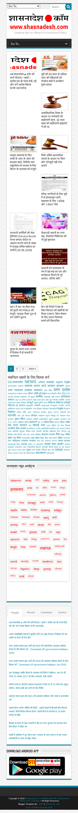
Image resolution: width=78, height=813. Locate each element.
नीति (24, 412)
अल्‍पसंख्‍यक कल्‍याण (15, 386)
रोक (58, 431)
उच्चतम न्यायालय (33, 390)
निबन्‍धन (45, 408)
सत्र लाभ (40, 441)
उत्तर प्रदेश (62, 390)
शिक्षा (37, 438)
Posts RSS (31, 808)
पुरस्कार (11, 419)
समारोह (24, 444)
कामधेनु (10, 397)
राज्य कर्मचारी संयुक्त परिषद (19, 431)
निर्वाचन (11, 412)
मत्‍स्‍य (48, 425)
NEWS (30, 382)
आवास (67, 386)
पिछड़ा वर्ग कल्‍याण (58, 415)
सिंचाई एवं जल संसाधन (62, 447)
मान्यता (38, 428)
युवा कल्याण (60, 428)
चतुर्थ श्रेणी (38, 402)
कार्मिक (39, 396)
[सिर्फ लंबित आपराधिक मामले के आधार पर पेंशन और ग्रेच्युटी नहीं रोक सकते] (54, 144)
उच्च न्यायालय (15, 390)
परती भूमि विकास (23, 416)
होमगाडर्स (50, 453)
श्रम (50, 438)
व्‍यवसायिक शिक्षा (28, 438)
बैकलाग (57, 422)
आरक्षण (60, 385)
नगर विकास (37, 408)
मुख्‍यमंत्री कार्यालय (48, 428)
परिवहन (34, 415)
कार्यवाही (47, 397)
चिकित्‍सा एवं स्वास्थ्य (16, 405)
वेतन (19, 437)
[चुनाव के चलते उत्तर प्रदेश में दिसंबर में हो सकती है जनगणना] (23, 337)
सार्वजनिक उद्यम (20, 447)
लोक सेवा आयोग (29, 434)
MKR (41, 804)
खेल (47, 400)
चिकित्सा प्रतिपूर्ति (63, 402)
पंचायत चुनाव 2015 (49, 412)
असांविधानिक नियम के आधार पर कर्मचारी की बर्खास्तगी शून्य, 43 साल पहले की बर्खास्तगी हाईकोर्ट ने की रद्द (54, 119)
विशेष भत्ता (12, 438)
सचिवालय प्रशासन (20, 440)
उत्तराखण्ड (12, 393)
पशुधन (48, 416)
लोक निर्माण (17, 434)
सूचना (28, 449)
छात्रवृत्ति (29, 405)
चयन (45, 402)
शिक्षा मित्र (44, 438)
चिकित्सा (51, 402)
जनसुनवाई (45, 405)
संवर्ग (55, 438)
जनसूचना (53, 405)
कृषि (52, 397)
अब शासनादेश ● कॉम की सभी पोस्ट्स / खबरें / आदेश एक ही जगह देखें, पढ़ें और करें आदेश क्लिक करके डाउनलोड (23, 81)
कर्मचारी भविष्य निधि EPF (60, 393)
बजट (27, 422)
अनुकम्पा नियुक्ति (63, 382)
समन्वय (54, 441)
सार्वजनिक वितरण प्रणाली (37, 447)
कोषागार (11, 399)
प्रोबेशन (21, 422)
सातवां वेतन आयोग (53, 444)
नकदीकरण (28, 408)
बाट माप (41, 422)
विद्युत (63, 434)
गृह (50, 400)
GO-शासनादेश (15, 382)
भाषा (30, 425)
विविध (68, 434)
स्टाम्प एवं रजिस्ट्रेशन (26, 453)
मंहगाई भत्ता (39, 425)
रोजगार (63, 431)
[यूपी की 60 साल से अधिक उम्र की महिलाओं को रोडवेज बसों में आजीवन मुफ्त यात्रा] (54, 62)
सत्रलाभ (48, 441)
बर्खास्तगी (33, 422)
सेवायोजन (67, 450)
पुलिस (17, 419)
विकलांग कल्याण (48, 434)
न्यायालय (36, 412)
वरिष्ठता (38, 434)
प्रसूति (56, 419)
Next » (32, 368)
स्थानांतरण (41, 452)
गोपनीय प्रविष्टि (58, 400)
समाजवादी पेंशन (14, 444)
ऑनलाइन (43, 393)
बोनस (62, 422)
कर (48, 393)
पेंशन (22, 418)
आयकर (51, 385)
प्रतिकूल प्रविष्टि (32, 419)
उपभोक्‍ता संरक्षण (21, 394)
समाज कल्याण (64, 440)
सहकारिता (39, 444)
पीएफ (68, 416)
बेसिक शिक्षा (49, 422)
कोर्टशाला (65, 396)
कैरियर (57, 397)
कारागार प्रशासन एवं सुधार (24, 397)
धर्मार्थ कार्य (19, 409)
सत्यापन (32, 440)
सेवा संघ (51, 450)
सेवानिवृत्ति (59, 449)
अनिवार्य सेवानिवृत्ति (46, 382)
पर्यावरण (41, 415)
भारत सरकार (20, 425)
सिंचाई (51, 447)
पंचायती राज (65, 412)
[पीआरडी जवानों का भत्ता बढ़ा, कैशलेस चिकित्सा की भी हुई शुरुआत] (54, 221)
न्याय (29, 412)
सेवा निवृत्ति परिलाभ (39, 450)
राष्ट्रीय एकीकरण (49, 431)
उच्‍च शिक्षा (48, 390)
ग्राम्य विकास (21, 402)
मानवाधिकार (31, 428)
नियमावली (53, 408)
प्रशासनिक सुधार (46, 419)
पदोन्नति (12, 415)
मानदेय (23, 428)
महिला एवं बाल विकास (61, 425)
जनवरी (37, 405)
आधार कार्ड (40, 385)
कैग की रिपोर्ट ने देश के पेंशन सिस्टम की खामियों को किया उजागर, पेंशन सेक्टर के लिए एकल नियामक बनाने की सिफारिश (54, 313)
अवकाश (28, 385)
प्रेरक (15, 422)
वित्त (58, 434)
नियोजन (67, 408)
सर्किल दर (32, 444)
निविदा (19, 412)
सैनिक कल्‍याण (13, 453)
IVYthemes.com (52, 804)
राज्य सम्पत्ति (36, 431)
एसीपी (36, 393)
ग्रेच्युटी (30, 402)
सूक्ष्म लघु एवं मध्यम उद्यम (17, 450)
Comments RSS (45, 808)
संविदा (60, 438)
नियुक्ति (60, 408)
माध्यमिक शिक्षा (14, 428)
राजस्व (67, 428)
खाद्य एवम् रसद (39, 400)
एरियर (30, 393)
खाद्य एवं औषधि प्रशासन (23, 400)
